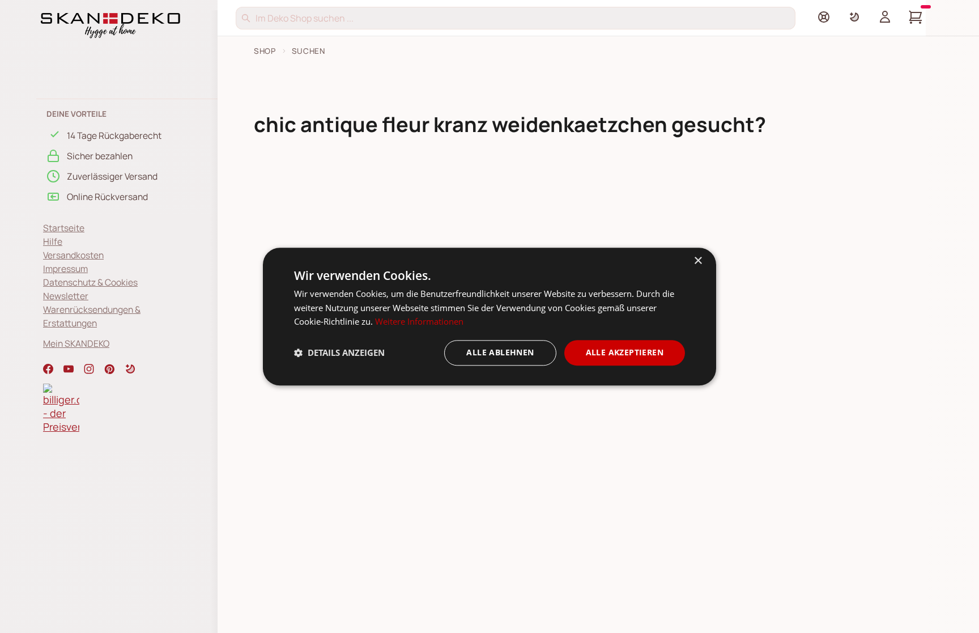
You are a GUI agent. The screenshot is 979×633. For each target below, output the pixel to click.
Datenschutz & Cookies (90, 282)
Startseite (63, 228)
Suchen (308, 51)
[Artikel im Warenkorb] (915, 17)
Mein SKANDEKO (76, 343)
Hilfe (52, 241)
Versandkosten (73, 255)
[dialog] (489, 316)
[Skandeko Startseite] (110, 24)
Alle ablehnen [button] (500, 352)
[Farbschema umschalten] (854, 17)
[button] (130, 369)
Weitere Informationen (419, 322)
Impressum (65, 268)
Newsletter (65, 296)
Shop (265, 51)
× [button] (697, 261)
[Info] (824, 17)
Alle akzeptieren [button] (624, 352)
